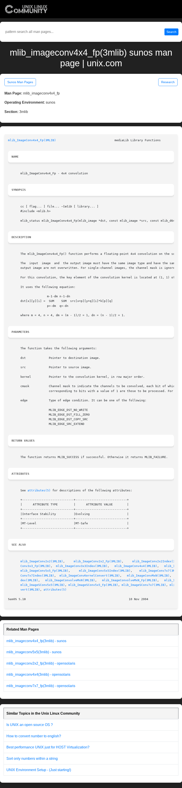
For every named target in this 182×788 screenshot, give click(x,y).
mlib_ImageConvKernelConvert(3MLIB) (89, 575)
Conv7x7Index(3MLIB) (37, 575)
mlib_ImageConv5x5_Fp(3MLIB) (44, 570)
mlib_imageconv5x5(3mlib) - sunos (33, 652)
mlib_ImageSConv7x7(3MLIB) (144, 585)
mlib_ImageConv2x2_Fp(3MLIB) (98, 561)
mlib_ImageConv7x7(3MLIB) (160, 570)
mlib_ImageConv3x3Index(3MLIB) (81, 566)
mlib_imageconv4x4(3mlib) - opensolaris (38, 674)
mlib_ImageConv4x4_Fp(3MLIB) (32, 140)
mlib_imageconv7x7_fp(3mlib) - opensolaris (40, 686)
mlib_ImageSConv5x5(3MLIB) (42, 585)
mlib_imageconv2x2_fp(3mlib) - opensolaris (40, 663)
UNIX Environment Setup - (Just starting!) (38, 770)
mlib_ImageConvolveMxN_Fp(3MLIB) (129, 580)
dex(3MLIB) (29, 580)
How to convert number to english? (33, 736)
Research (168, 82)
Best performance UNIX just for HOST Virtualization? (47, 747)
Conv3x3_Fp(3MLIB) (35, 566)
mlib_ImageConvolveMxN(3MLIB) (70, 580)
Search (171, 32)
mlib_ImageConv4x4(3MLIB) (136, 566)
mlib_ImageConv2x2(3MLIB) (41, 561)
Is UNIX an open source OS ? (29, 725)
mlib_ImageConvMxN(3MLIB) (148, 575)
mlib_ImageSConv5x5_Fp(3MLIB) (93, 585)
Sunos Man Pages (20, 82)
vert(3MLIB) (30, 589)
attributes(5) (39, 490)
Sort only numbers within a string (32, 758)
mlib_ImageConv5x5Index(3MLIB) (105, 570)
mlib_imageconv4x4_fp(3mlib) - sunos (36, 641)
